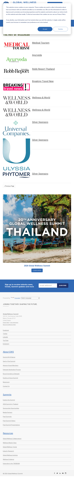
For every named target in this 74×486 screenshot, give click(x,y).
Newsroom (6, 382)
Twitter (5, 333)
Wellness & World (41, 97)
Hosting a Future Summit (10, 378)
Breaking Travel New (43, 81)
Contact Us (6, 386)
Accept (45, 29)
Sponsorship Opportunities (11, 408)
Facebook (6, 330)
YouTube (5, 340)
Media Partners (7, 412)
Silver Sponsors (40, 122)
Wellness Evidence (8, 459)
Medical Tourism (40, 42)
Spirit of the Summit (9, 361)
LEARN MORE (37, 270)
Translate (17, 298)
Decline (60, 29)
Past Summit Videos (9, 421)
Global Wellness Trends (10, 447)
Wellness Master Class (9, 443)
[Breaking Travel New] (16, 87)
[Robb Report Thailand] (16, 71)
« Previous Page (9, 186)
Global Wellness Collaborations (12, 438)
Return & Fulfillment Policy (9, 324)
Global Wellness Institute (10, 455)
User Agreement (14, 322)
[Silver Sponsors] (16, 129)
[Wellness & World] (16, 100)
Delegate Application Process (12, 369)
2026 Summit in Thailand (10, 404)
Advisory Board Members (10, 365)
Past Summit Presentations (11, 425)
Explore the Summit (9, 400)
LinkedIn (5, 337)
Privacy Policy (6, 322)
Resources (8, 433)
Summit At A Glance (9, 357)
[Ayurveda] (16, 60)
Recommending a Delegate (11, 374)
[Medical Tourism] (16, 45)
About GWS (8, 352)
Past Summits (7, 416)
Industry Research (8, 451)
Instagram (6, 344)
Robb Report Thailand (43, 69)
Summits (7, 394)
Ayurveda (37, 55)
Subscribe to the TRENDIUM (11, 463)
